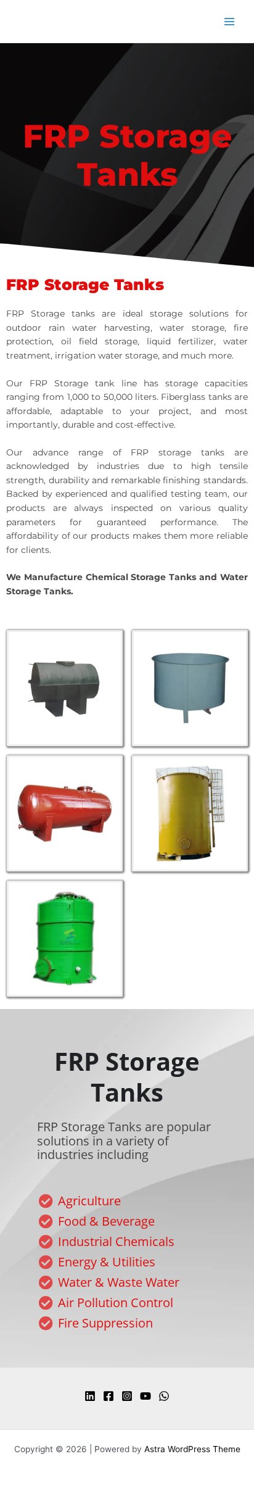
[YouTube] (145, 1396)
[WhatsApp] (164, 1396)
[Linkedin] (90, 1396)
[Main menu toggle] (229, 21)
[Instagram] (127, 1396)
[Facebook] (108, 1396)
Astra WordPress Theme (192, 1449)
